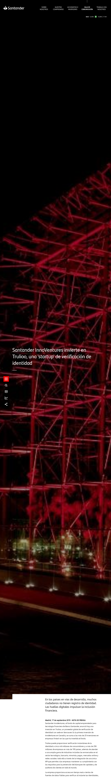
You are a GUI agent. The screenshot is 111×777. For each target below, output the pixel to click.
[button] (6, 379)
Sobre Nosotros (44, 8)
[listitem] (6, 379)
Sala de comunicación (87, 8)
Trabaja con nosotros (102, 8)
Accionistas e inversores (72, 8)
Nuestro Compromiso (58, 8)
